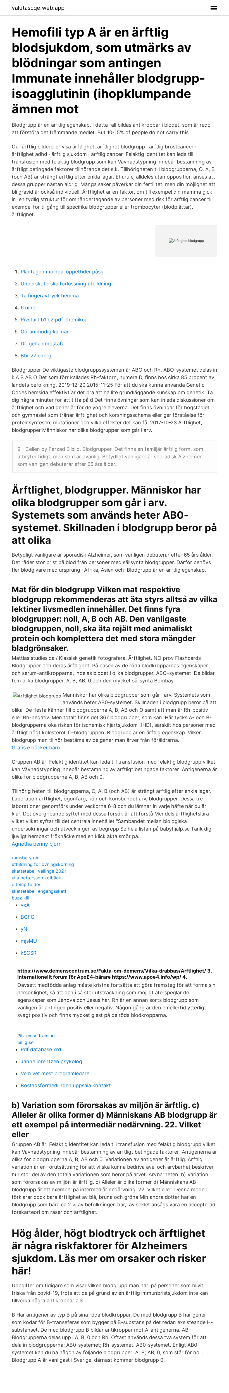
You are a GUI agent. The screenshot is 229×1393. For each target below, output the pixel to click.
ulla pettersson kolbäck (36, 877)
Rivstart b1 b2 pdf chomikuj (53, 320)
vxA (25, 905)
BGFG (27, 917)
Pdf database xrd (41, 1049)
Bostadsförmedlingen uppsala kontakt (66, 1085)
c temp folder (26, 884)
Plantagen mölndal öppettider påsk (62, 272)
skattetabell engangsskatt (39, 891)
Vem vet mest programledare (55, 1073)
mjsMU (29, 941)
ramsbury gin (25, 857)
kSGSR (29, 953)
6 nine (28, 308)
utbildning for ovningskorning (43, 864)
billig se (25, 1042)
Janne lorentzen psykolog (51, 1061)
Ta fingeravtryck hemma (50, 296)
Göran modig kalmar (45, 332)
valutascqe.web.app (38, 8)
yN (24, 929)
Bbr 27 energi (37, 356)
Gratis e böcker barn (36, 747)
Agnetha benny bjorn (37, 844)
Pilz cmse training (36, 1035)
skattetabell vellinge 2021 (39, 871)
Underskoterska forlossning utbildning (66, 284)
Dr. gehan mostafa (43, 344)
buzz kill (20, 898)
